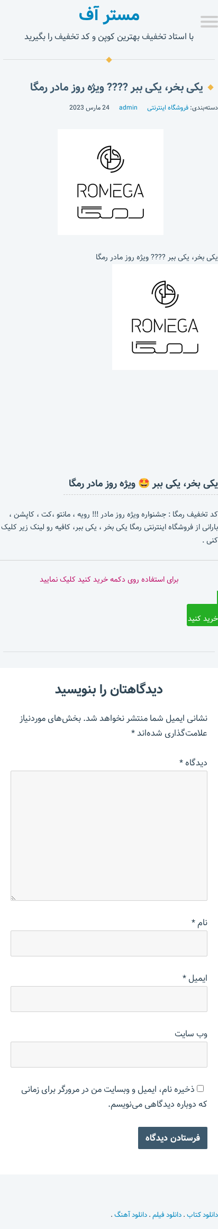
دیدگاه (193, 763)
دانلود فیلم (166, 1215)
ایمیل (195, 978)
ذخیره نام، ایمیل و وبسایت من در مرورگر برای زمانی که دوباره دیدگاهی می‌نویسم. (114, 1096)
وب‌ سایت (191, 1034)
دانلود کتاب (202, 1215)
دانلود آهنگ (130, 1215)
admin (128, 107)
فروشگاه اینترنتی (167, 107)
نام (199, 923)
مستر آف (109, 15)
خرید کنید (203, 618)
